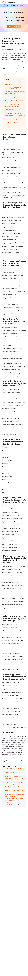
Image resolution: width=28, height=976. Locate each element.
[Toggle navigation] (26, 2)
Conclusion (7, 127)
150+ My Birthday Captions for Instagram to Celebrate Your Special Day (14, 778)
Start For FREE (12, 26)
